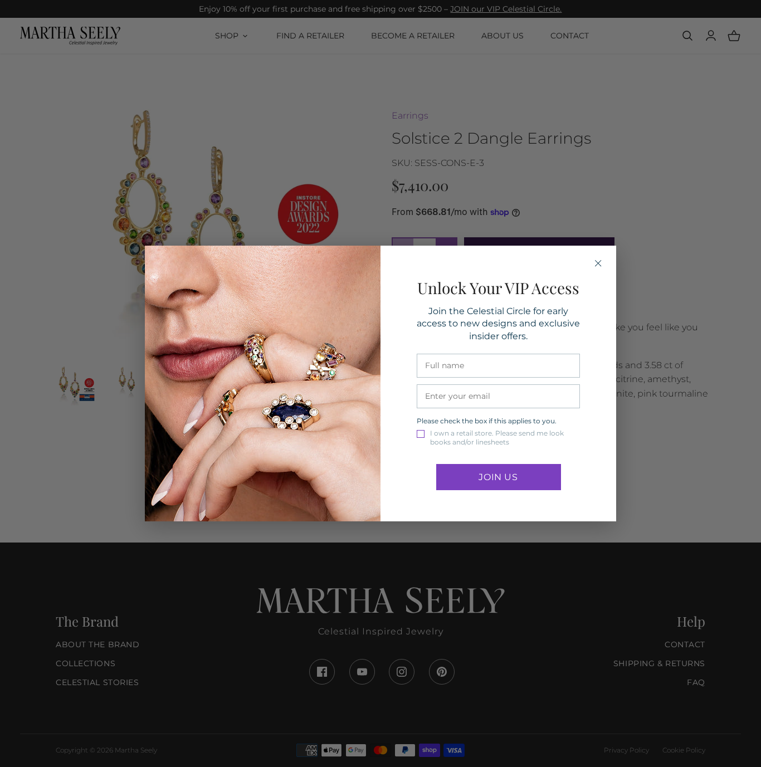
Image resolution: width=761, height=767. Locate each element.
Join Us (498, 477)
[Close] (598, 263)
